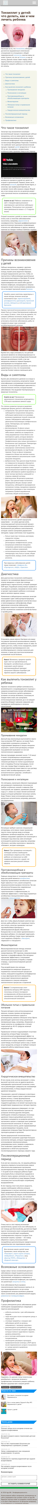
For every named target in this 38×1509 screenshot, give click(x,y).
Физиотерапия (12, 101)
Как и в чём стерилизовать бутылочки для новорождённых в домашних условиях (15, 1444)
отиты (23, 1282)
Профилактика (10, 120)
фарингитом (23, 221)
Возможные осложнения (14, 117)
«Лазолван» (8, 1253)
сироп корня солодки (22, 1253)
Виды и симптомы (12, 80)
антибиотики (25, 878)
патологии (17, 55)
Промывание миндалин (16, 90)
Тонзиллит (5, 1387)
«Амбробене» (9, 1256)
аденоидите (20, 301)
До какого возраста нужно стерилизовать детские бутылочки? (18, 1437)
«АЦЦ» (16, 567)
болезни (29, 289)
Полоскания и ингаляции (16, 93)
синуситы (15, 1282)
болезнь (23, 57)
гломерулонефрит (17, 1296)
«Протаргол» (9, 567)
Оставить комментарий (19, 1484)
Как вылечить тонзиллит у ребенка (18, 87)
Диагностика (10, 84)
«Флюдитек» (21, 1258)
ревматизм (5, 1296)
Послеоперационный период (16, 114)
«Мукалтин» (19, 1256)
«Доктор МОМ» (10, 1258)
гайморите (14, 303)
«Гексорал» (25, 938)
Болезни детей (16, 1387)
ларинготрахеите (24, 298)
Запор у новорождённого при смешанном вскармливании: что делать (15, 1452)
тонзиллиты (20, 48)
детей (17, 147)
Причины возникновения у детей (17, 77)
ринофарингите (10, 301)
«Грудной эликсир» (11, 1260)
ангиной (13, 184)
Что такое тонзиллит (12, 74)
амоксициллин (14, 898)
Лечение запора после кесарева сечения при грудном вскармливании (16, 1429)
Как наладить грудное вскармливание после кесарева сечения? (16, 1467)
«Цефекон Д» (22, 565)
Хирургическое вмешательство (18, 110)
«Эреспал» (24, 567)
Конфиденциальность (20, 1492)
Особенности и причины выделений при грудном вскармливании (18, 1459)
